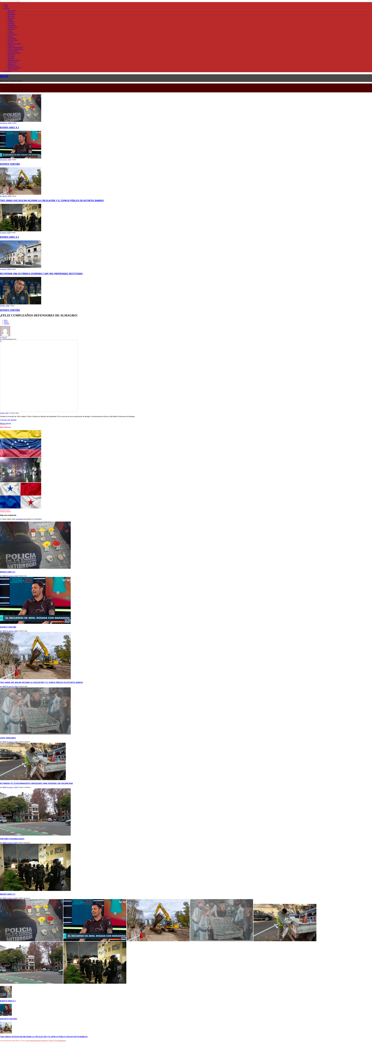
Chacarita (11, 29)
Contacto (7, 71)
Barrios (6, 8)
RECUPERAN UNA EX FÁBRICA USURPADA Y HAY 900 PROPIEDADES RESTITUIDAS (41, 273)
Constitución (13, 27)
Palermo (11, 45)
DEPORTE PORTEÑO (10, 164)
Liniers (10, 36)
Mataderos (12, 38)
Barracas (11, 16)
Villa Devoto (12, 62)
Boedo (10, 20)
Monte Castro (13, 40)
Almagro (11, 12)
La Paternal (12, 34)
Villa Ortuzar (13, 66)
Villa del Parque (14, 60)
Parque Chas (13, 51)
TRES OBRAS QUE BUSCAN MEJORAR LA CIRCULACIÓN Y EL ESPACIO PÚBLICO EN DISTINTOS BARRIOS (52, 200)
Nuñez (10, 42)
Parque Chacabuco (15, 49)
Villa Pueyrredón (14, 68)
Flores (10, 31)
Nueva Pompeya (14, 44)
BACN (4, 76)
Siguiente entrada (5, 511)
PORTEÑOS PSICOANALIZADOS (12, 839)
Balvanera (12, 14)
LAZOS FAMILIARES (8, 738)
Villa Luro (11, 64)
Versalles (11, 58)
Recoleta (11, 55)
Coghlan (11, 23)
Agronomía (12, 10)
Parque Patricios (14, 53)
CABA (6, 7)
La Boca (11, 33)
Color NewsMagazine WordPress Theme (39, 1040)
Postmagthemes (60, 1040)
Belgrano (11, 18)
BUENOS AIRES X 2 (9, 127)
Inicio (6, 5)
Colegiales (12, 25)
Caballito (11, 21)
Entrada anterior (5, 509)
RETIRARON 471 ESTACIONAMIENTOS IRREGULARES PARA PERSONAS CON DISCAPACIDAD (36, 783)
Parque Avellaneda (15, 47)
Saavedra (11, 56)
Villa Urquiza (13, 69)
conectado (19, 519)
